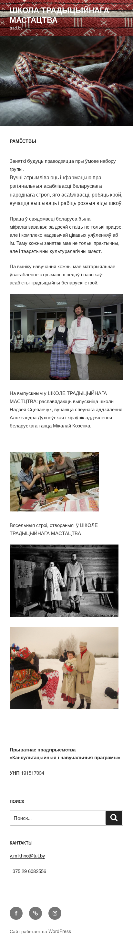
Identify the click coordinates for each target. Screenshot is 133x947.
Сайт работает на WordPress (40, 931)
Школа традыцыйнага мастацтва (59, 14)
